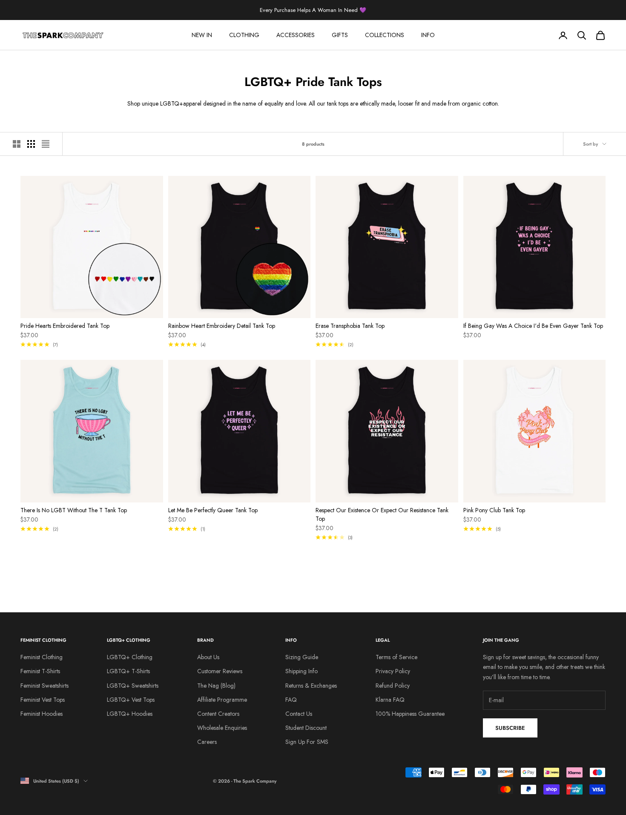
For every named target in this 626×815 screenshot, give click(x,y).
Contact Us (298, 713)
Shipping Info (301, 671)
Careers (207, 742)
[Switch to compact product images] (45, 143)
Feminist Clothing (41, 657)
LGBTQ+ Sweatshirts (132, 685)
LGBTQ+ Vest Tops (131, 699)
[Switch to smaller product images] (31, 143)
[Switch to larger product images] (16, 143)
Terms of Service (396, 657)
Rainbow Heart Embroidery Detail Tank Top (221, 325)
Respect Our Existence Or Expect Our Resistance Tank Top (382, 514)
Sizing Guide (301, 657)
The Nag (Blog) (216, 685)
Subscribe (510, 728)
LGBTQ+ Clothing (129, 657)
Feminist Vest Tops (42, 699)
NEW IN (202, 35)
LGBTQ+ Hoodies (129, 713)
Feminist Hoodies (41, 713)
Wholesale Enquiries (222, 727)
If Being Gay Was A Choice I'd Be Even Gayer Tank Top (533, 325)
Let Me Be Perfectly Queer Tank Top (213, 510)
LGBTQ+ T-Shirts (128, 671)
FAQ (291, 699)
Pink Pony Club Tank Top (494, 510)
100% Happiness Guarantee (410, 713)
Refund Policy (393, 685)
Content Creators (218, 713)
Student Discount (306, 727)
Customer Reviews (219, 671)
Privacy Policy (393, 671)
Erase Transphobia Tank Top (350, 325)
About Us (208, 657)
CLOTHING (244, 35)
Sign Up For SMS (306, 742)
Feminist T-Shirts (40, 671)
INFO (428, 35)
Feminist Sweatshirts (44, 685)
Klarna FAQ (390, 699)
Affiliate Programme (222, 699)
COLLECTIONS (384, 35)
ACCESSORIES (295, 35)
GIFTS (340, 35)
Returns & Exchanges (311, 685)
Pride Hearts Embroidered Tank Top (64, 325)
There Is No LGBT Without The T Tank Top (73, 510)
